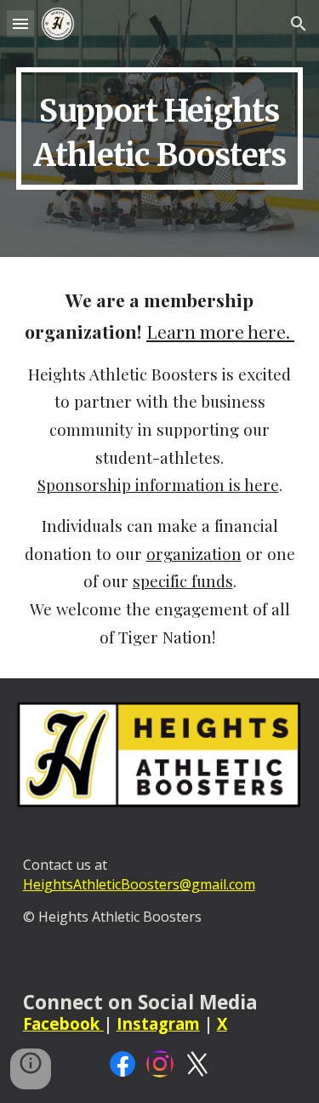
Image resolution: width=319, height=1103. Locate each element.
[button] (20, 23)
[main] (160, 128)
